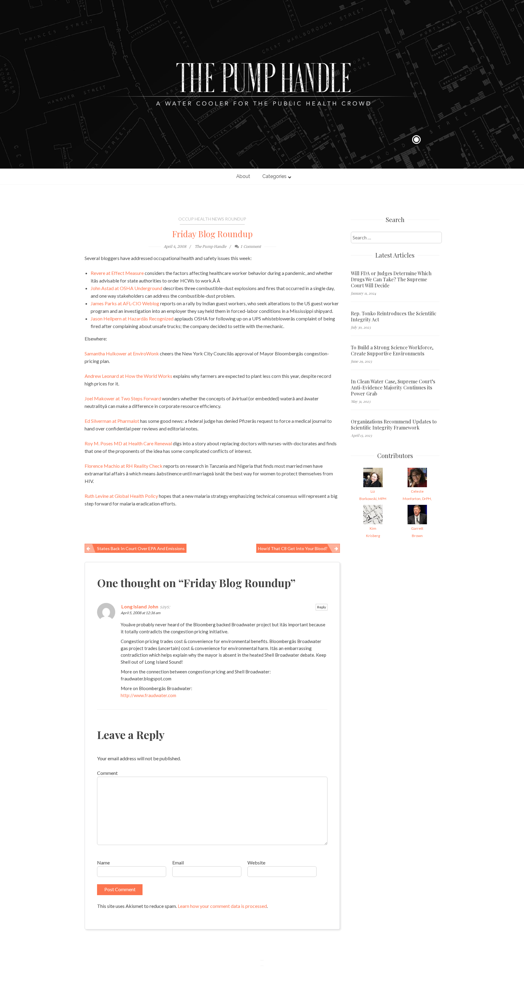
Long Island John (139, 606)
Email (178, 862)
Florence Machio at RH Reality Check (124, 466)
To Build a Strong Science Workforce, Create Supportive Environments (392, 350)
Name (103, 862)
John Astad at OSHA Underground (126, 288)
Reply (321, 607)
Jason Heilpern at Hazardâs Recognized (132, 318)
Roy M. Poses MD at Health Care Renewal (128, 443)
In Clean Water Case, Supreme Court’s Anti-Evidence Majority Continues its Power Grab (393, 387)
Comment (107, 773)
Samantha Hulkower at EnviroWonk (122, 353)
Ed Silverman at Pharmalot (112, 421)
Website (256, 862)
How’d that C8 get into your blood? (293, 548)
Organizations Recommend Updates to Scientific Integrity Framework (394, 425)
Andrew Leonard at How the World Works (128, 376)
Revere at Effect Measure (117, 273)
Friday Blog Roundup (212, 233)
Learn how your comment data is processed (222, 906)
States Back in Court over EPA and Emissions (141, 548)
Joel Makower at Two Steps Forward (123, 398)
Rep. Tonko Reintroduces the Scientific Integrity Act (393, 316)
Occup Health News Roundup (212, 218)
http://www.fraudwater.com (148, 695)
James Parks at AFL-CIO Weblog (125, 303)
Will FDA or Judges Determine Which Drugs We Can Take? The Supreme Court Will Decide (391, 279)
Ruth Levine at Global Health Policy (121, 496)
